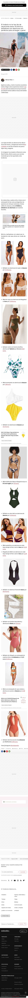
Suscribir (22, 872)
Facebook (11, 70)
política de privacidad (18, 875)
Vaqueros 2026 (14, 858)
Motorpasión (17, 957)
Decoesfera (3, 968)
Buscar (22, 924)
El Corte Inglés (18, 18)
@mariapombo (15, 745)
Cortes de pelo (18, 904)
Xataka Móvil (4, 941)
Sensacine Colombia (18, 984)
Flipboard (16, 70)
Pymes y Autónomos (18, 968)
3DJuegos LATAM (18, 977)
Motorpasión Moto (18, 959)
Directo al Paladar (5, 957)
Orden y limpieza (18, 907)
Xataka (2, 938)
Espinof (16, 950)
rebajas (11, 18)
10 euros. (18, 623)
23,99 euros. (14, 742)
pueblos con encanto (6, 910)
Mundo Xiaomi (4, 947)
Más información (15, 996)
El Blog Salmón (17, 966)
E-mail (19, 70)
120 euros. (16, 483)
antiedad (16, 910)
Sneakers (3, 894)
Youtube (15, 880)
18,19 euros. (6, 427)
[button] (9, 80)
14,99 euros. (13, 515)
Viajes (15, 899)
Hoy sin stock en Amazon (6, 440)
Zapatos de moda (6, 907)
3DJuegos (16, 938)
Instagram (18, 880)
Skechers (25, 18)
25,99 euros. (9, 659)
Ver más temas (5, 915)
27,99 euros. (8, 270)
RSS (21, 880)
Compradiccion (4, 970)
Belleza (16, 902)
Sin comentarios (6, 69)
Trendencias (4, 966)
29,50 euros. (6, 591)
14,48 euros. (13, 301)
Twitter (14, 70)
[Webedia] (5, 931)
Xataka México (4, 977)
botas (2, 904)
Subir (22, 931)
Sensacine (16, 948)
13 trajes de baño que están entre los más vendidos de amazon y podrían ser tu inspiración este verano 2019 (13, 227)
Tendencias (8, 748)
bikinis (21, 748)
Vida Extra (16, 941)
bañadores (15, 748)
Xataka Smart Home (5, 945)
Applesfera (3, 943)
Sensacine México (18, 982)
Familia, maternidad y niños (19, 895)
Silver (2, 902)
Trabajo (3, 899)
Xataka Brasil (4, 980)
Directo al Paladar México (6, 988)
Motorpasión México (18, 988)
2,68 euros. (8, 384)
